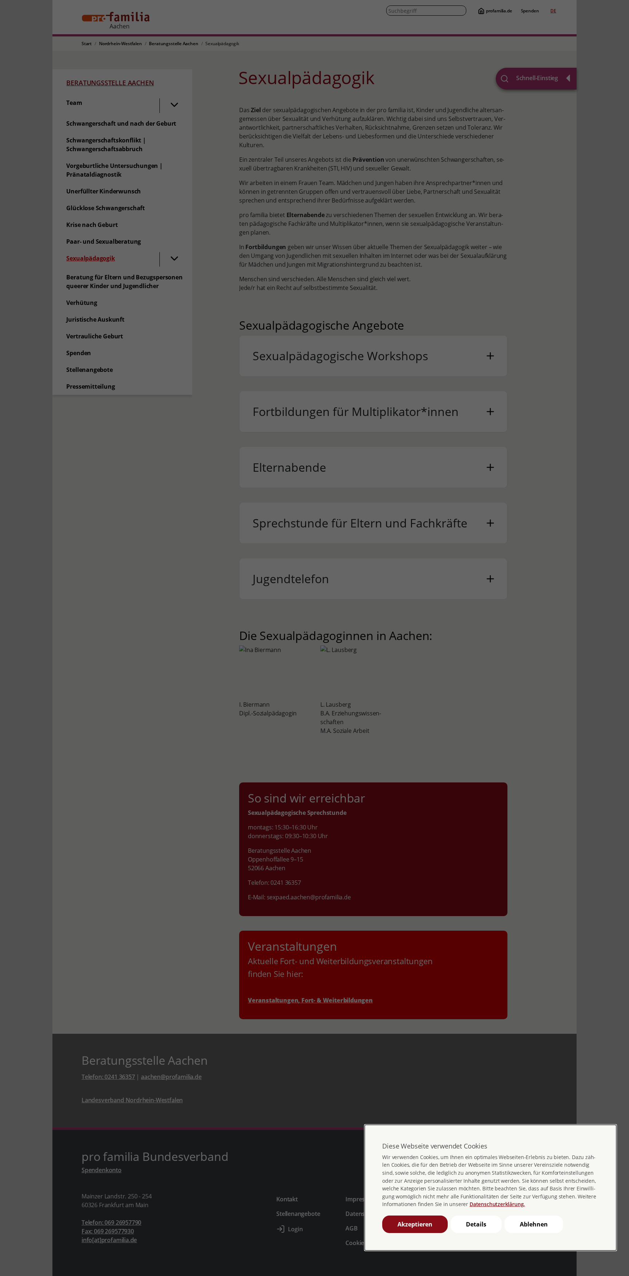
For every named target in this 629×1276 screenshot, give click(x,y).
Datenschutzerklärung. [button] (497, 1204)
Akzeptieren (414, 1224)
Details (476, 1224)
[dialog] (490, 1188)
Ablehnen (534, 1224)
